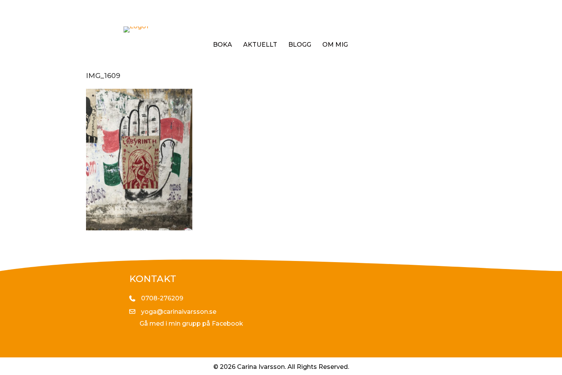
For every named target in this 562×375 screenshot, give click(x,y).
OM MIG (335, 44)
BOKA (222, 44)
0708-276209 (162, 298)
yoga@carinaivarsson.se (178, 311)
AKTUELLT (260, 44)
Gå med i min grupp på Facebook (191, 323)
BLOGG (299, 44)
